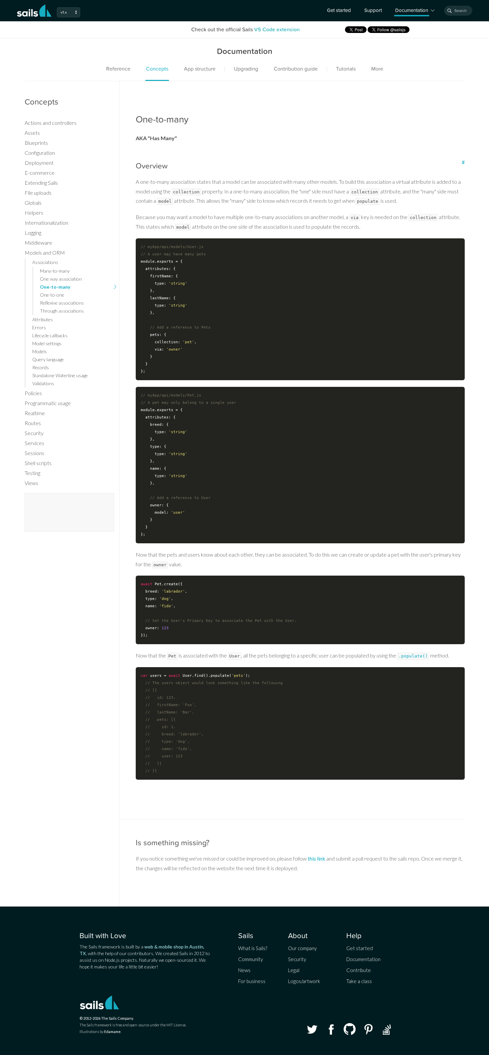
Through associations (62, 311)
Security (34, 433)
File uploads (38, 192)
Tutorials (346, 69)
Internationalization (46, 222)
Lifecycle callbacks (50, 335)
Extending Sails (41, 182)
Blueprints (36, 142)
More (377, 69)
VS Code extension (277, 29)
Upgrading (246, 69)
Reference (118, 69)
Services (34, 443)
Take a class (359, 981)
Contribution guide (296, 69)
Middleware (38, 242)
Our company (302, 948)
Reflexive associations (62, 303)
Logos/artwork (304, 981)
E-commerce (40, 172)
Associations (45, 262)
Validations (43, 383)
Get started (339, 10)
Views (31, 483)
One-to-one (52, 295)
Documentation (363, 959)
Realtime (35, 413)
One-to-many (55, 287)
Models (39, 351)
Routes (33, 423)
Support (373, 10)
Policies (33, 393)
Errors (39, 327)
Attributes (42, 319)
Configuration (40, 152)
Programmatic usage (48, 403)
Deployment (39, 162)
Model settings (47, 343)
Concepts (157, 69)
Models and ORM (45, 252)
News (244, 970)
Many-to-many (55, 271)
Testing (32, 473)
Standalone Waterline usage (60, 375)
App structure (200, 69)
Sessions (34, 453)
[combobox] (458, 11)
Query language (48, 359)
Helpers (34, 212)
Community (250, 959)
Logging (33, 232)
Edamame (112, 1031)
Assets (32, 133)
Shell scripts (38, 463)
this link (316, 858)
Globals (33, 202)
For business (251, 981)
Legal (293, 970)
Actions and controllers (51, 123)
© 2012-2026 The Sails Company (106, 1018)
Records (40, 367)
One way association (61, 279)
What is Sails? (252, 948)
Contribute (358, 970)
